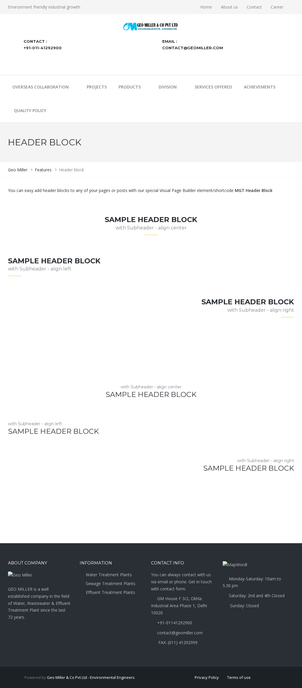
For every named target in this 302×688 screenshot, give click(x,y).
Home (206, 7)
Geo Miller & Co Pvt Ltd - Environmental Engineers (91, 677)
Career (277, 7)
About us (229, 7)
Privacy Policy (207, 677)
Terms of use (239, 677)
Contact (254, 7)
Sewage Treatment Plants (110, 583)
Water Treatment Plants (109, 574)
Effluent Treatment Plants (110, 592)
